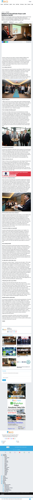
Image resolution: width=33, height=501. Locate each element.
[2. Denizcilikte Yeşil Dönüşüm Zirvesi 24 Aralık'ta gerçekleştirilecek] (9, 351)
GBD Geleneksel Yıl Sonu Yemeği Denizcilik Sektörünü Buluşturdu (23, 345)
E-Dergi (5, 472)
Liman (14, 4)
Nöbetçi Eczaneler (7, 484)
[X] (7, 438)
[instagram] (15, 452)
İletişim (18, 442)
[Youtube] (16, 332)
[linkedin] (29, 452)
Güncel (2, 4)
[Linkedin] (14, 332)
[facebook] (5, 452)
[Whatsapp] (15, 438)
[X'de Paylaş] (4, 42)
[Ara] (29, 1)
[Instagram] (12, 332)
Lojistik (10, 4)
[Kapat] (32, 493)
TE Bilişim (18, 449)
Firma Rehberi (5, 478)
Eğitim (5, 466)
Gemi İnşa (17, 4)
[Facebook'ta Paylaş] (2, 42)
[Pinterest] (8, 438)
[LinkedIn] (11, 438)
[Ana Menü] (30, 1)
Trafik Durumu (6, 486)
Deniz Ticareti (6, 4)
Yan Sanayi (22, 4)
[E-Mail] (8, 332)
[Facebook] (9, 332)
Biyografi (4, 480)
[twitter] (10, 452)
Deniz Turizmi (6, 467)
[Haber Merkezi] (4, 329)
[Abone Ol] (28, 41)
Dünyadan (6, 471)
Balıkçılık (6, 468)
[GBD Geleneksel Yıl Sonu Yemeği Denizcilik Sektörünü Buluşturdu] (24, 340)
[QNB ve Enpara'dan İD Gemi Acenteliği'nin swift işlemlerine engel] (24, 362)
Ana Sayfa (4, 454)
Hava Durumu (6, 485)
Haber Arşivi (6, 491)
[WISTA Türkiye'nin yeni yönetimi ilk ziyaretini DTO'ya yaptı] (9, 340)
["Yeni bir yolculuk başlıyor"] (9, 362)
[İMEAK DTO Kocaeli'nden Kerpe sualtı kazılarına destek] (16, 32)
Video (18, 441)
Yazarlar (4, 442)
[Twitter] (11, 332)
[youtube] (19, 452)
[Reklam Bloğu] (16, 391)
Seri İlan (4, 479)
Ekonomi (29, 4)
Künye (4, 481)
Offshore (5, 470)
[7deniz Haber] (5, 1)
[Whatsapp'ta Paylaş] (5, 42)
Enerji (26, 4)
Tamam (2, 494)
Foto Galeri (4, 441)
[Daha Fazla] (7, 42)
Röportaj (5, 465)
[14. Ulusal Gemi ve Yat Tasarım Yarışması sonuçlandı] (24, 351)
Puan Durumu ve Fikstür (8, 487)
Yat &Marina (6, 469)
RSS (8, 447)
